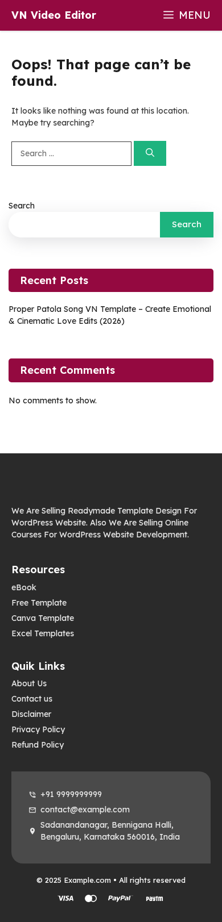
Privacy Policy (38, 729)
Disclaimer (31, 714)
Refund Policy (37, 745)
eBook (23, 587)
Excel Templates (42, 633)
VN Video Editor (53, 15)
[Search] (150, 153)
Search (22, 206)
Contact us (31, 699)
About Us (29, 683)
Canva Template (42, 618)
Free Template (39, 603)
